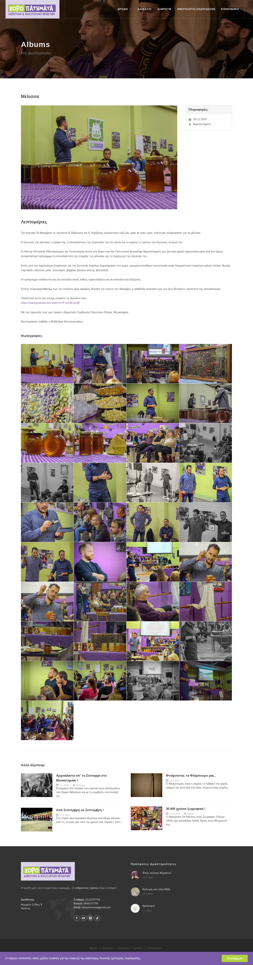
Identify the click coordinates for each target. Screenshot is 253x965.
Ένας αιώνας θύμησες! (156, 872)
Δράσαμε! (148, 905)
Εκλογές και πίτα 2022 (156, 889)
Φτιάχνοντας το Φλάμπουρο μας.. (191, 775)
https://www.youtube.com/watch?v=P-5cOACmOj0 (50, 303)
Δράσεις (138, 948)
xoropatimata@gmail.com (96, 907)
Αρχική (93, 948)
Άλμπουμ (123, 948)
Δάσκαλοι (107, 948)
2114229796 (92, 900)
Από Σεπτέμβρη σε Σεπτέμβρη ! (80, 810)
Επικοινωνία (155, 948)
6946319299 (90, 903)
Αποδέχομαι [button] (234, 958)
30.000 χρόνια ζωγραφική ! (185, 809)
